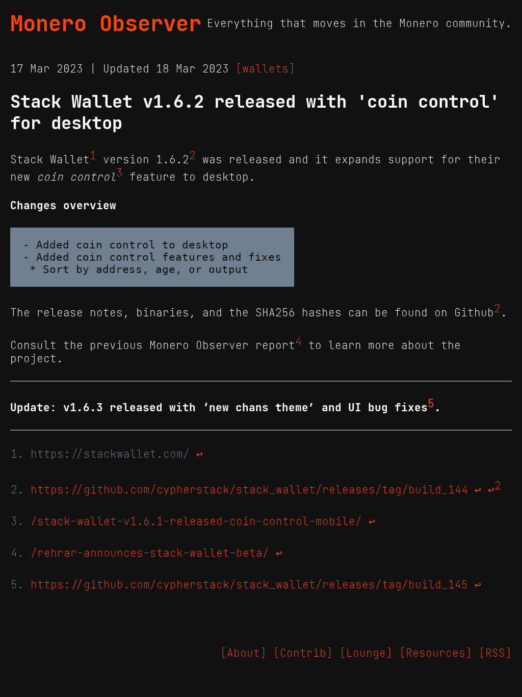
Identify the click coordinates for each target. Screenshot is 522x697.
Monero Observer (105, 23)
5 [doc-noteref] (431, 403)
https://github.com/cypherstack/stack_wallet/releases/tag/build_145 (249, 584)
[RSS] (495, 653)
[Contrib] (303, 653)
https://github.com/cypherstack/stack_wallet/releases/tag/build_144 (249, 489)
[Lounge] (366, 653)
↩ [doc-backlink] (199, 454)
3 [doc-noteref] (119, 173)
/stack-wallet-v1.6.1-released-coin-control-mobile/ (196, 521)
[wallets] (265, 69)
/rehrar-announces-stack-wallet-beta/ (150, 553)
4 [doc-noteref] (298, 341)
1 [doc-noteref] (93, 155)
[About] (243, 653)
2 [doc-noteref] (192, 155)
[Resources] (435, 653)
